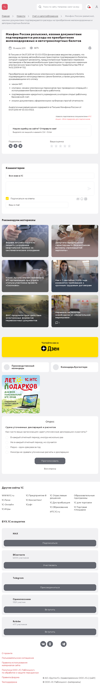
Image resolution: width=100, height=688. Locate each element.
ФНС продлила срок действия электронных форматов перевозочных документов (23, 318)
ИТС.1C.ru (55, 511)
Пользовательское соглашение (18, 658)
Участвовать (50, 565)
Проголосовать (50, 461)
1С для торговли (83, 502)
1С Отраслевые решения (58, 496)
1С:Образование (59, 507)
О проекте (7, 653)
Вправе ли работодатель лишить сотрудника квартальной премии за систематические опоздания (23, 246)
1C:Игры (6, 509)
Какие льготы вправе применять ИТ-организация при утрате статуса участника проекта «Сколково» (25, 281)
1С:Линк (6, 500)
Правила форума (10, 677)
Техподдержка (9, 682)
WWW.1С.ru (8, 495)
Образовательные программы (84, 496)
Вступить (50, 609)
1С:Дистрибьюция (60, 502)
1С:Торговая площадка (80, 508)
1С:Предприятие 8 (36, 495)
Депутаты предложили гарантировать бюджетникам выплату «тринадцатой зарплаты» (72, 246)
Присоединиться (50, 587)
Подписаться (50, 543)
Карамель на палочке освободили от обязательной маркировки (73, 315)
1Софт (29, 504)
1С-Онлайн (8, 504)
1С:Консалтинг (34, 500)
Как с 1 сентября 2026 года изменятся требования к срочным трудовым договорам (73, 283)
